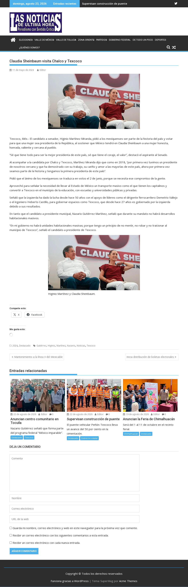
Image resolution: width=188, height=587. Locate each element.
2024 (15, 345)
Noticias (81, 345)
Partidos (101, 39)
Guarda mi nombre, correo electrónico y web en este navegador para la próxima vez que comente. (75, 528)
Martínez (61, 345)
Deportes (160, 39)
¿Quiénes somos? (29, 47)
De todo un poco (143, 39)
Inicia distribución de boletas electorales (150, 357)
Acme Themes (128, 581)
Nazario (71, 345)
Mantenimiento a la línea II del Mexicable (38, 357)
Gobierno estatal (89, 438)
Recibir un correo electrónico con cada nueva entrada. (46, 543)
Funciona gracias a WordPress (70, 581)
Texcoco (91, 345)
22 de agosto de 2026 (24, 414)
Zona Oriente (86, 39)
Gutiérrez (41, 345)
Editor (43, 70)
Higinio (51, 345)
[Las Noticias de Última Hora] (13, 39)
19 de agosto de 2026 (137, 414)
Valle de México (44, 39)
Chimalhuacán (131, 433)
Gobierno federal (120, 39)
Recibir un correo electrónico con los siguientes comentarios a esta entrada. (61, 535)
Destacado (24, 345)
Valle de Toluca (66, 39)
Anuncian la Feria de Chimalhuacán (104, 3)
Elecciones (25, 39)
